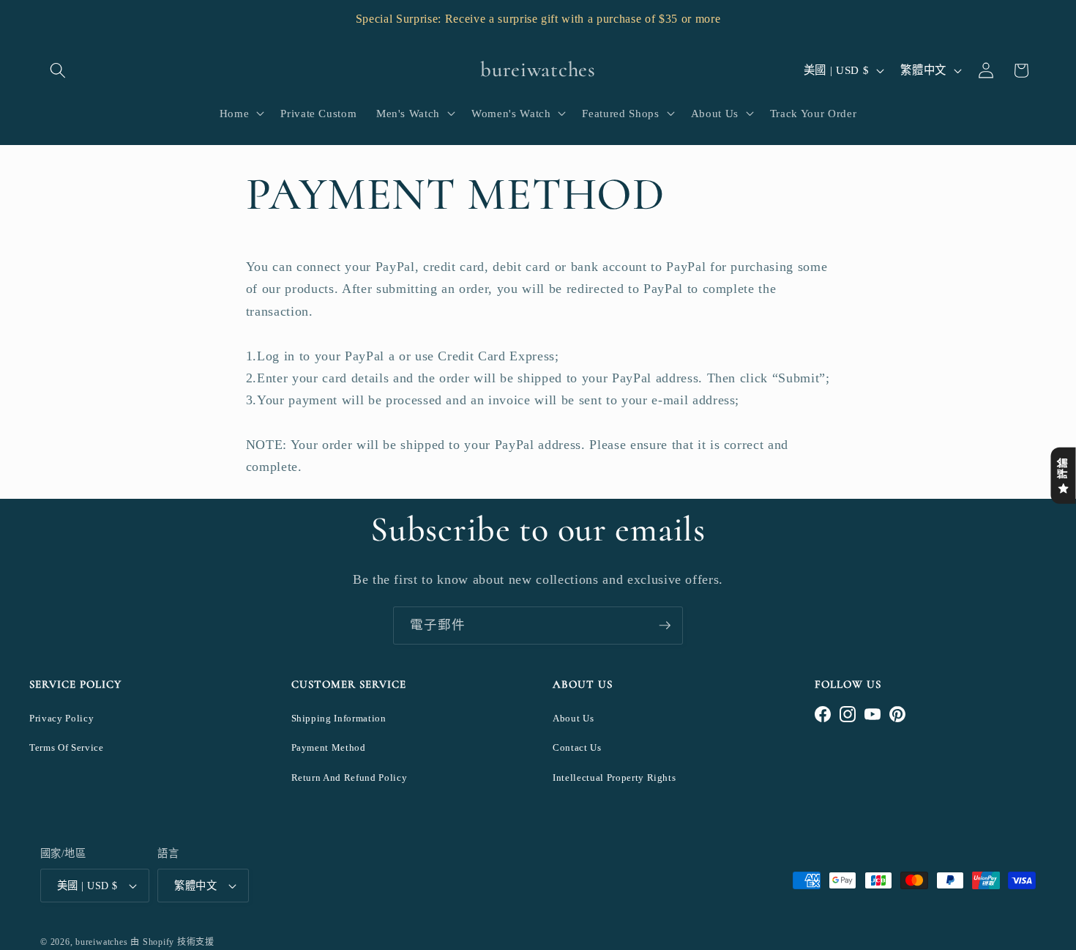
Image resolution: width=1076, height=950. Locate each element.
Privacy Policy (61, 718)
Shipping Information (338, 718)
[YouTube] (872, 714)
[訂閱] (664, 625)
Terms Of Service (66, 747)
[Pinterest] (897, 714)
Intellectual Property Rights (614, 777)
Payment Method (328, 747)
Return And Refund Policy (349, 777)
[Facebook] (823, 714)
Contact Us (577, 747)
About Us (573, 718)
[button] (57, 70)
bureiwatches (101, 942)
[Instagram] (848, 714)
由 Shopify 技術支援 (172, 942)
